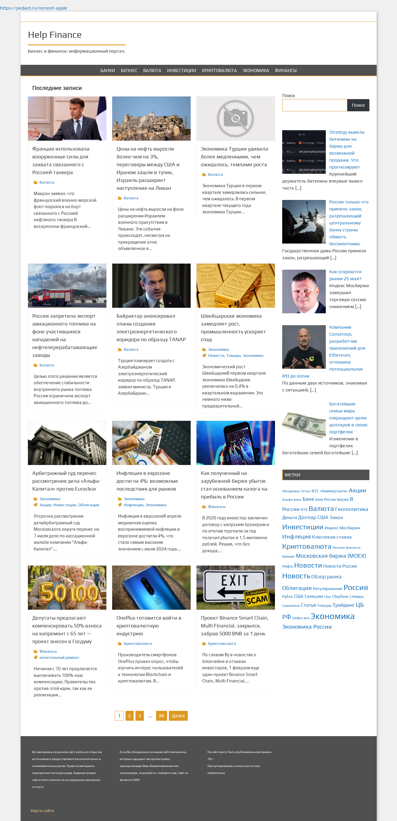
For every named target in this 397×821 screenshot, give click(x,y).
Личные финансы (346, 547)
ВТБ (304, 509)
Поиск (288, 95)
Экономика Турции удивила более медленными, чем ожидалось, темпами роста (234, 156)
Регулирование (327, 588)
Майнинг (288, 556)
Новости (216, 355)
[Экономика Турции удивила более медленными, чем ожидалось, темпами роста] (235, 118)
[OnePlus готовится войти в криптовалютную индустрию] (151, 588)
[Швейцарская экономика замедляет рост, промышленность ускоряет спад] (235, 286)
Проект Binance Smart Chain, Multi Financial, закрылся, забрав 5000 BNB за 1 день (235, 625)
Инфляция (134, 504)
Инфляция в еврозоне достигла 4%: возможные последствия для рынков (147, 481)
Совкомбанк (291, 605)
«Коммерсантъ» (334, 491)
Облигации (88, 504)
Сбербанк (340, 596)
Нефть (287, 566)
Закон (336, 517)
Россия (356, 587)
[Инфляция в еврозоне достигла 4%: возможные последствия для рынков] (151, 443)
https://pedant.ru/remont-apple (33, 8)
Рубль (287, 596)
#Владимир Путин (296, 491)
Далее (178, 715)
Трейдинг (343, 605)
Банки (108, 70)
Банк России (325, 499)
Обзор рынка (326, 576)
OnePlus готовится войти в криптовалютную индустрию (149, 625)
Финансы (286, 70)
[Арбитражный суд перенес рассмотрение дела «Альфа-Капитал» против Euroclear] (67, 443)
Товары (233, 355)
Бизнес (129, 70)
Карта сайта (42, 810)
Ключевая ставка (332, 537)
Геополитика (351, 509)
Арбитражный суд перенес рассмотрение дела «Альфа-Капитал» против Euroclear (66, 481)
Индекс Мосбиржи (342, 527)
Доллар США (313, 517)
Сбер (327, 596)
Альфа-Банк (291, 500)
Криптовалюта (219, 70)
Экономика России (307, 626)
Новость (296, 575)
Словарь (356, 596)
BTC (315, 491)
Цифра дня (300, 618)
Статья (308, 605)
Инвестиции (181, 70)
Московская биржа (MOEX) (331, 555)
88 (161, 715)
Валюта (152, 70)
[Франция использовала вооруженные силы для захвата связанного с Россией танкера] (67, 118)
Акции (45, 504)
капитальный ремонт (59, 657)
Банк (308, 499)
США (298, 596)
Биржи (343, 499)
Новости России (340, 566)
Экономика (256, 70)
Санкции (314, 596)
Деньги (289, 517)
